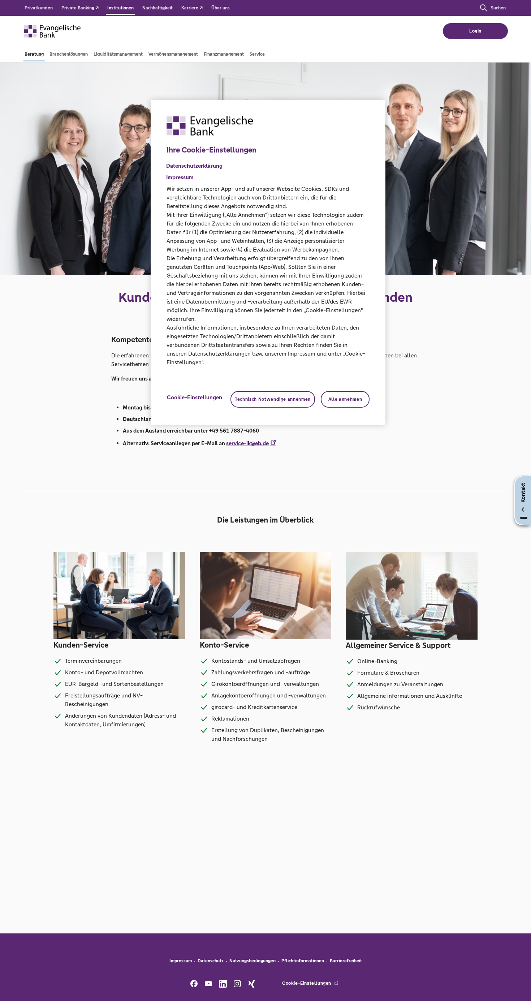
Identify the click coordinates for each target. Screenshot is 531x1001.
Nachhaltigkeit (157, 8)
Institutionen (120, 8)
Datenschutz (211, 961)
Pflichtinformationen (302, 961)
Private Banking (78, 8)
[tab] (34, 54)
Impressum (180, 961)
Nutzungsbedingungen (252, 961)
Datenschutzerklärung (194, 165)
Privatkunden (39, 8)
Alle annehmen (345, 399)
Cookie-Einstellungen (194, 397)
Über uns (220, 8)
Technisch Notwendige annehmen (273, 399)
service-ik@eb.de (247, 443)
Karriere (190, 8)
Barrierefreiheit (346, 961)
